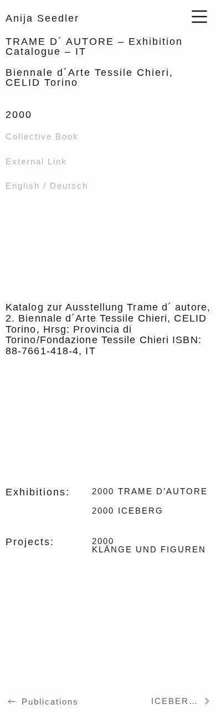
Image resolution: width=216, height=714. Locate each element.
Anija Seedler (42, 18)
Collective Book (42, 136)
